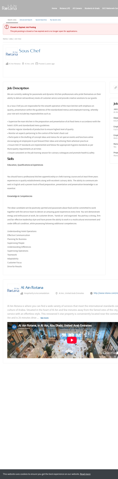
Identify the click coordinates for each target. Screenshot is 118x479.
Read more (85, 474)
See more (44, 318)
